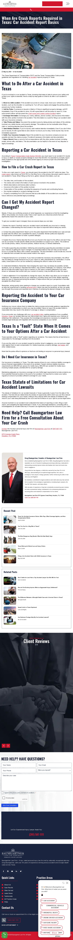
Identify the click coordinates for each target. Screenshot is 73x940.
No (33, 474)
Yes (39, 474)
